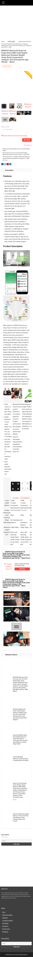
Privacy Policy (6, 929)
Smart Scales (11, 41)
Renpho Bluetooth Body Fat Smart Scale (22, 564)
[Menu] (3, 2)
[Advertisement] (16, 21)
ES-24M (15, 498)
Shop (3, 912)
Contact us (5, 926)
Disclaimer (5, 931)
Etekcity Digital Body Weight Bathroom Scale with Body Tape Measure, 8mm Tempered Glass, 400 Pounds (21, 817)
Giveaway (5, 917)
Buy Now (27, 140)
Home (2, 41)
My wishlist (5, 923)
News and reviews (7, 915)
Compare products (7, 920)
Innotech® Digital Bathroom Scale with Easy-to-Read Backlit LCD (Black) (21, 758)
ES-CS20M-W (25, 498)
